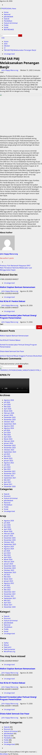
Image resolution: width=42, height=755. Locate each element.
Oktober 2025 (9, 422)
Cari (1, 324)
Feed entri (7, 647)
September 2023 (10, 452)
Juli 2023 (7, 454)
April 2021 (7, 482)
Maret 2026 (8, 411)
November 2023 (10, 448)
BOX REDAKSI (9, 29)
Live (2, 38)
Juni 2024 (7, 432)
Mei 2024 (7, 435)
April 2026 (7, 409)
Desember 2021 (10, 471)
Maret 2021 (8, 484)
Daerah (6, 19)
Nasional (7, 14)
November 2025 (10, 419)
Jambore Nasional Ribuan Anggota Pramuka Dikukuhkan (21, 356)
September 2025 (10, 424)
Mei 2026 (7, 407)
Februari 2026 (9, 413)
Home (6, 12)
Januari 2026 (8, 415)
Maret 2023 (8, 458)
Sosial (6, 27)
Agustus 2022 (9, 463)
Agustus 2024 (9, 428)
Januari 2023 (8, 460)
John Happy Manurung (10, 70)
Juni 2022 (7, 467)
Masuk (6, 645)
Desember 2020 (10, 486)
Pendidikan (8, 21)
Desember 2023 (10, 445)
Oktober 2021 (9, 476)
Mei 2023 (7, 456)
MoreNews (4, 754)
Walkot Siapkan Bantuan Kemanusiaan (17, 287)
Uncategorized (9, 54)
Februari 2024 (9, 441)
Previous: (15, 266)
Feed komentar (9, 649)
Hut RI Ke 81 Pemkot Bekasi (12, 301)
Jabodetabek (8, 17)
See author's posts (7, 258)
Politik (6, 25)
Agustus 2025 (9, 426)
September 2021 (10, 478)
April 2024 (7, 437)
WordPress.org (9, 651)
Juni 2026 (7, 404)
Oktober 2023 (9, 450)
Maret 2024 (8, 439)
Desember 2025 (10, 417)
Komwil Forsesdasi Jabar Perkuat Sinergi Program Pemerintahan (18, 316)
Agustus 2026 (9, 400)
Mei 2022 (7, 469)
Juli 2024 (7, 430)
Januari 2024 (8, 443)
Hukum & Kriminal (10, 23)
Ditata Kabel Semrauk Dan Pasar (12, 351)
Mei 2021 (7, 480)
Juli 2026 (7, 402)
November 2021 (10, 473)
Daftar (6, 643)
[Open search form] (0, 33)
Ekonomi (7, 496)
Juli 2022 (7, 465)
